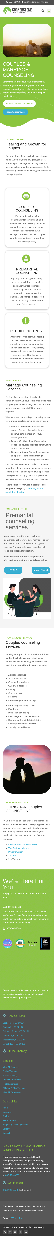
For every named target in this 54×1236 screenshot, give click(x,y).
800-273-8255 (12, 1175)
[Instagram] (10, 1232)
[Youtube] (26, 1232)
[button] (49, 11)
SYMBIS (12, 855)
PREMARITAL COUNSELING (27, 271)
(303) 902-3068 (10, 1190)
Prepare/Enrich (15, 852)
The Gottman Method (18, 848)
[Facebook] (5, 1232)
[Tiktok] (20, 1232)
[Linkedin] (15, 1232)
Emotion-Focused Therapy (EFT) (23, 844)
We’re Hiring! (17, 1218)
